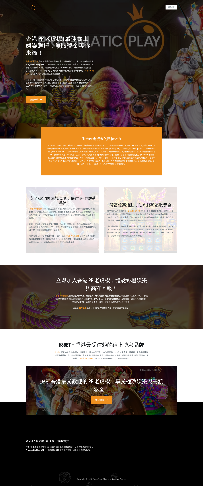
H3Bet (58, 352)
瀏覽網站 (171, 7)
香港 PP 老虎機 (32, 61)
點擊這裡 (82, 307)
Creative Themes (119, 479)
